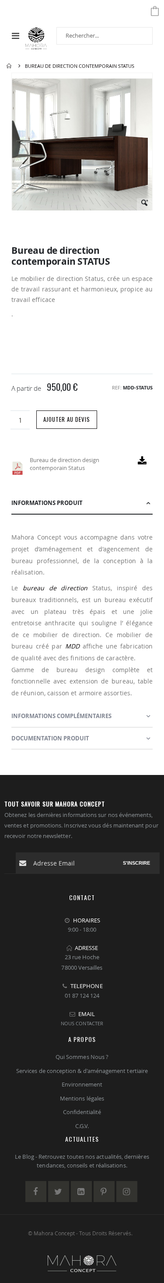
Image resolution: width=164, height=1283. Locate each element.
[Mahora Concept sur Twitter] (58, 1191)
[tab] (82, 503)
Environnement (82, 1084)
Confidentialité (82, 1112)
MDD (72, 646)
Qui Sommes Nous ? (82, 1057)
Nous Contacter (82, 1023)
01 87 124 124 (82, 995)
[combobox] (104, 36)
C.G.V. (82, 1126)
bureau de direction (55, 588)
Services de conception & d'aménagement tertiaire (82, 1071)
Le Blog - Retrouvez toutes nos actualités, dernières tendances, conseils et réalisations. (82, 1161)
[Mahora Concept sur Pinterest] (104, 1191)
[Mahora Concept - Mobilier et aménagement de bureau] (36, 35)
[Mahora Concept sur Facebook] (35, 1191)
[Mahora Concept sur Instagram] (126, 1191)
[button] (144, 206)
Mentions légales (82, 1098)
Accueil (10, 66)
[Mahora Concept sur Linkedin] (81, 1191)
